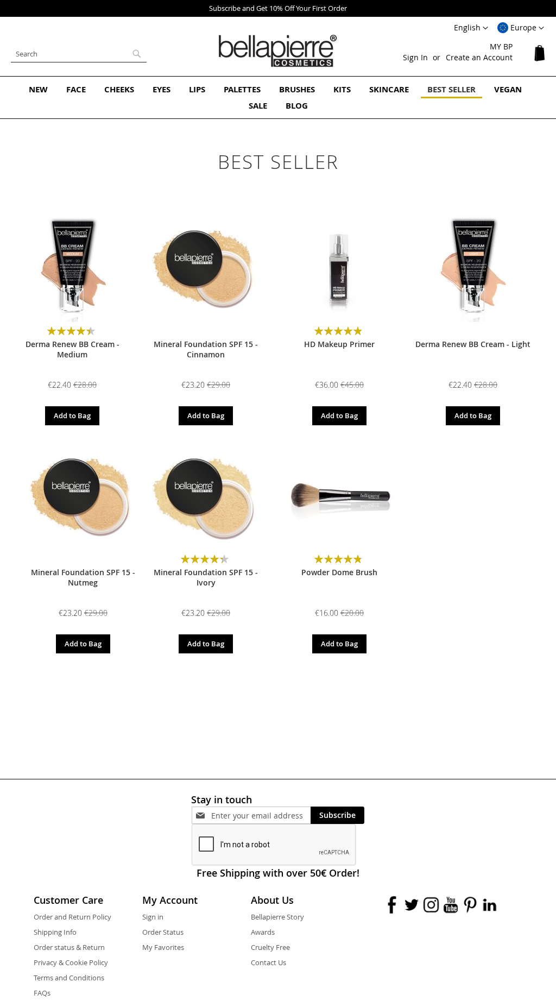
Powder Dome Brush (339, 572)
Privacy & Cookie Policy (71, 962)
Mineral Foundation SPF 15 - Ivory (206, 577)
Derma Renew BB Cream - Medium (72, 349)
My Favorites (163, 947)
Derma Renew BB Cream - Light (472, 344)
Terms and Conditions (69, 978)
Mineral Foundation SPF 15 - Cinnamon (206, 349)
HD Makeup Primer (339, 344)
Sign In (415, 57)
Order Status (163, 932)
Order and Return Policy (72, 917)
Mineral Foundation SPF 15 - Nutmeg (83, 577)
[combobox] (79, 53)
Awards (263, 932)
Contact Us (268, 962)
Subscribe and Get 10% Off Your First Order (278, 8)
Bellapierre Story (277, 917)
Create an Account (479, 57)
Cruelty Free (270, 947)
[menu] (278, 97)
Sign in (152, 917)
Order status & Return (69, 947)
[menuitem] (38, 89)
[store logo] (278, 51)
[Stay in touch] (261, 815)
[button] (520, 28)
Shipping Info (55, 932)
